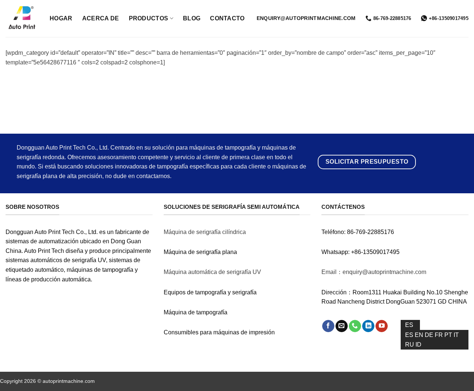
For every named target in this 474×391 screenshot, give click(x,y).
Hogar (61, 18)
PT (449, 335)
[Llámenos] (355, 326)
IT (456, 335)
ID (418, 344)
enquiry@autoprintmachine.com (306, 18)
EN (420, 335)
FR (439, 335)
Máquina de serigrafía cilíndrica (205, 232)
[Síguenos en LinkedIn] (368, 326)
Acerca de (100, 18)
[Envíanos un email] (342, 326)
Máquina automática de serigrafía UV (212, 272)
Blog (191, 18)
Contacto (227, 18)
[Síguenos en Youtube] (381, 326)
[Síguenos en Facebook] (328, 326)
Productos (148, 18)
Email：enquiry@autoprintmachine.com (373, 272)
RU (410, 344)
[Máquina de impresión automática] (22, 19)
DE (430, 335)
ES (409, 325)
